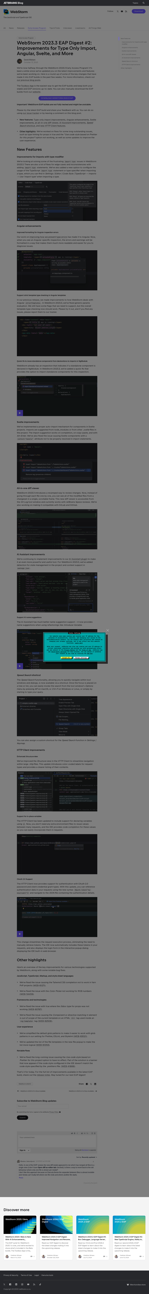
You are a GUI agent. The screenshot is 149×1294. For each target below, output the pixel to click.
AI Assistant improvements (131, 58)
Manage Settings (81, 658)
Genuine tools (47, 1275)
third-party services (59, 652)
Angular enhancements (130, 47)
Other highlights (126, 68)
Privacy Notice (69, 650)
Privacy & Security (10, 1275)
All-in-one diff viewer (129, 54)
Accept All (66, 658)
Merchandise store (137, 1285)
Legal (36, 1275)
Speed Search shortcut (130, 61)
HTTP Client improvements (131, 64)
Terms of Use (86, 650)
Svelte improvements (129, 51)
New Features (125, 38)
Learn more (79, 643)
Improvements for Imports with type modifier (134, 43)
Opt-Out (89, 653)
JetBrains (23, 1289)
